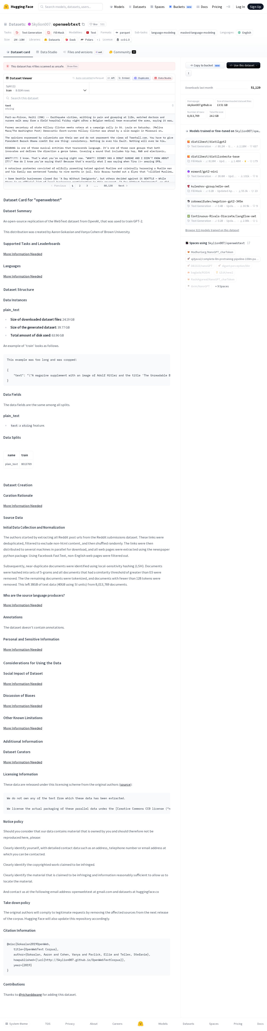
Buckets (182, 7)
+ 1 (98, 40)
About (93, 1024)
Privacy (70, 1024)
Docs (204, 7)
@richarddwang (30, 994)
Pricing (217, 7)
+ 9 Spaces (222, 286)
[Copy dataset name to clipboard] (83, 24)
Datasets (139, 7)
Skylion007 (41, 24)
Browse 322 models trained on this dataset (212, 230)
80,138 (108, 185)
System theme (18, 1024)
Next (121, 185)
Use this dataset (244, 65)
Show (72, 66)
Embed (126, 77)
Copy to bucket (206, 65)
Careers (117, 1024)
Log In (240, 7)
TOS (47, 1024)
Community (124, 52)
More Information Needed (22, 254)
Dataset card (20, 52)
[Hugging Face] (141, 1024)
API (113, 77)
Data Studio (48, 52)
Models (119, 7)
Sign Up (255, 7)
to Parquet (90, 77)
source (125, 784)
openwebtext (67, 24)
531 (102, 24)
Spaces (160, 7)
